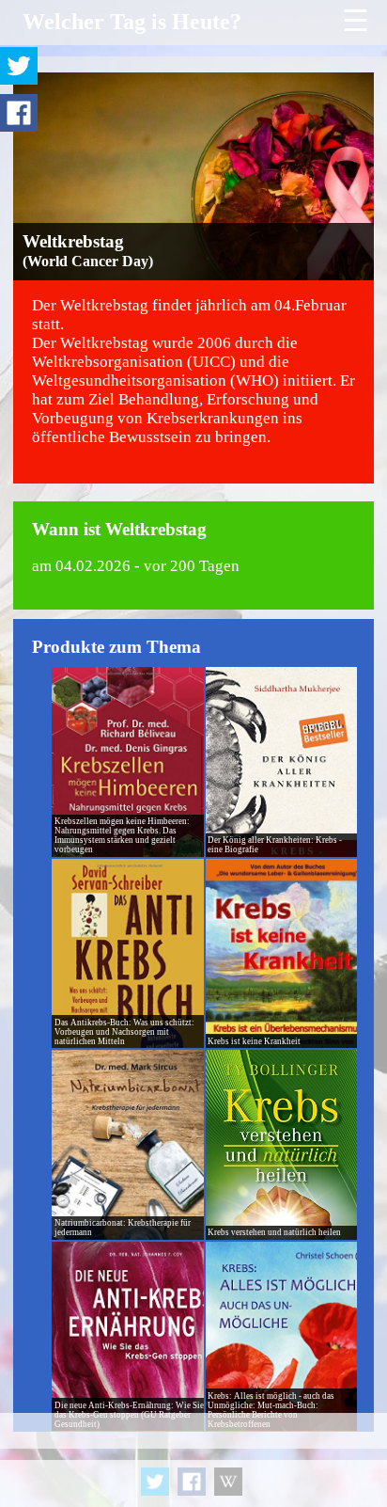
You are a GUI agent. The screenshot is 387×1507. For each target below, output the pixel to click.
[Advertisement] (193, 1460)
